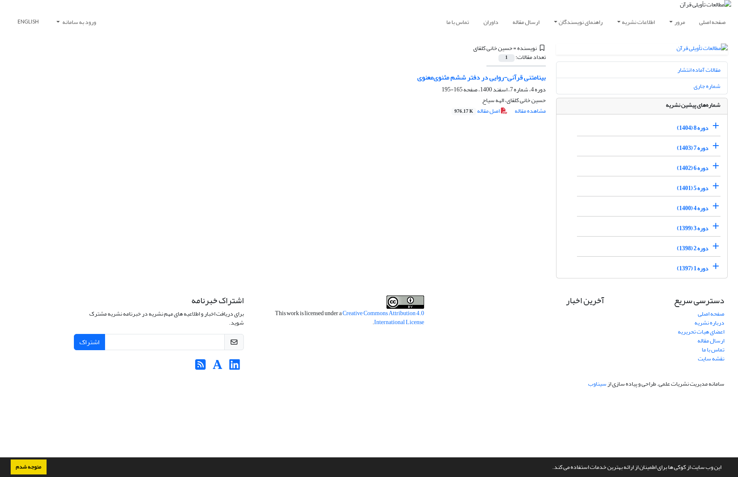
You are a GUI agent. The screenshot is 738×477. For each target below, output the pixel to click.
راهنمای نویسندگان (581, 22)
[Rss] (200, 367)
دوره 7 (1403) (693, 148)
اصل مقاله (477, 111)
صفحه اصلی (712, 22)
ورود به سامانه (79, 22)
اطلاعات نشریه (638, 22)
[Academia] (218, 367)
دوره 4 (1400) (693, 208)
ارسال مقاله (525, 22)
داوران (490, 22)
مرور (679, 22)
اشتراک (89, 342)
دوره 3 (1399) (693, 228)
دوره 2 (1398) (693, 248)
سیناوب (597, 383)
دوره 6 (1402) (693, 168)
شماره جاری (707, 86)
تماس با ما (457, 22)
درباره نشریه (709, 322)
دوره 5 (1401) (693, 188)
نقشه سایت (711, 358)
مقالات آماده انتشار (698, 70)
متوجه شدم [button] (28, 467)
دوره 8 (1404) (693, 128)
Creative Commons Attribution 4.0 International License (383, 317)
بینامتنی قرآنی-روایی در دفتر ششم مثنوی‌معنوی (481, 77)
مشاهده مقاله (530, 111)
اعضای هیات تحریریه (701, 331)
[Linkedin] (235, 367)
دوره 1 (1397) (693, 268)
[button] (550, 468)
